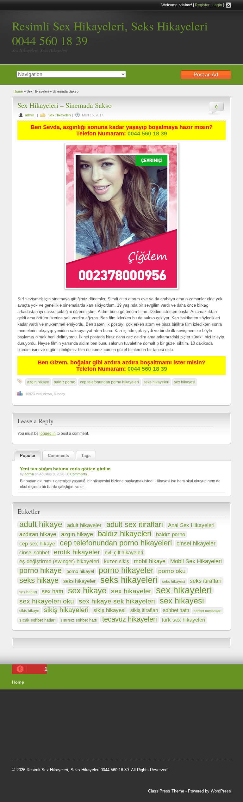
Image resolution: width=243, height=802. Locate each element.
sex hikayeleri (184, 590)
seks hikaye (39, 580)
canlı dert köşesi (43, 733)
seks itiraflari (205, 580)
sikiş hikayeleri (66, 609)
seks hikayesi (173, 581)
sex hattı (52, 591)
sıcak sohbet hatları (37, 620)
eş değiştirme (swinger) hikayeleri (59, 561)
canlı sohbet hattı (34, 710)
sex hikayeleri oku (46, 601)
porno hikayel (80, 571)
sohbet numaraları (207, 611)
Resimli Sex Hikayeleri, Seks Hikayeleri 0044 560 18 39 (110, 33)
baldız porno (64, 382)
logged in (48, 433)
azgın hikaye (38, 382)
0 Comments (77, 474)
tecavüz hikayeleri (129, 619)
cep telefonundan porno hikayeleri (109, 382)
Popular (27, 455)
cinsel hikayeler (196, 543)
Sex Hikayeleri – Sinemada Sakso (64, 105)
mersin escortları (79, 741)
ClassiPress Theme (166, 791)
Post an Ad (206, 74)
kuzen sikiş (116, 561)
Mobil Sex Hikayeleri (196, 561)
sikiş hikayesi (109, 610)
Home (18, 91)
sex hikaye (87, 590)
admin (29, 115)
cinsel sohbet (34, 552)
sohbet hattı (176, 610)
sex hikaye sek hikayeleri (117, 601)
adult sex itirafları (134, 524)
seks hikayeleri (156, 382)
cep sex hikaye (37, 543)
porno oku (172, 570)
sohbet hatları (30, 750)
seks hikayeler (79, 581)
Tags (85, 455)
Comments (58, 455)
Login (217, 5)
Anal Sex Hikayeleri (191, 525)
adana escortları (61, 701)
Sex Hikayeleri (59, 115)
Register (202, 5)
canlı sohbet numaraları (63, 725)
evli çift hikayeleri (124, 552)
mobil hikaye (149, 561)
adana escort (30, 701)
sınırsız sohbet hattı (78, 620)
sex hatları (28, 592)
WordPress (221, 791)
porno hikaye (40, 570)
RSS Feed (228, 5)
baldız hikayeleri (124, 533)
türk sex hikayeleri (183, 620)
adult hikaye (40, 524)
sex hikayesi (184, 382)
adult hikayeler (84, 525)
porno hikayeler (126, 570)
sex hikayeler (131, 591)
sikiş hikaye (29, 611)
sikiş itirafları (144, 610)
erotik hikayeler (77, 552)
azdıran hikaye (37, 534)
